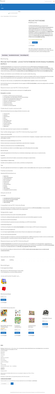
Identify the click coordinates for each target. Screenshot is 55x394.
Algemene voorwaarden (5, 357)
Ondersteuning (3, 364)
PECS (19, 11)
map (50, 50)
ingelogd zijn (6, 272)
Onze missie (3, 354)
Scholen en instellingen (4, 361)
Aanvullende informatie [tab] (14, 55)
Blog (1, 363)
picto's (38, 51)
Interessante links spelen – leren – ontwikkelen (9, 366)
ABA (50, 48)
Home (2, 11)
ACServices (43, 392)
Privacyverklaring (3, 360)
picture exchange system (45, 51)
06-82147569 (3, 374)
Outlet (2, 14)
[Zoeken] (54, 1)
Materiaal (33, 11)
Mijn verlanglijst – (5, 350)
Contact (2, 356)
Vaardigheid (25, 11)
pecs (52, 50)
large (48, 50)
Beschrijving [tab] (4, 55)
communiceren (41, 50)
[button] (32, 45)
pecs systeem (31, 51)
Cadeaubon (3, 367)
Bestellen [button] (3, 299)
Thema (39, 11)
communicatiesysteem (33, 50)
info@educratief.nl (4, 370)
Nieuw (7, 11)
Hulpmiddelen (47, 11)
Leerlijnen (13, 11)
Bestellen (35, 42)
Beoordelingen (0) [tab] (24, 55)
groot (45, 50)
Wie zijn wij (2, 353)
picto (35, 51)
